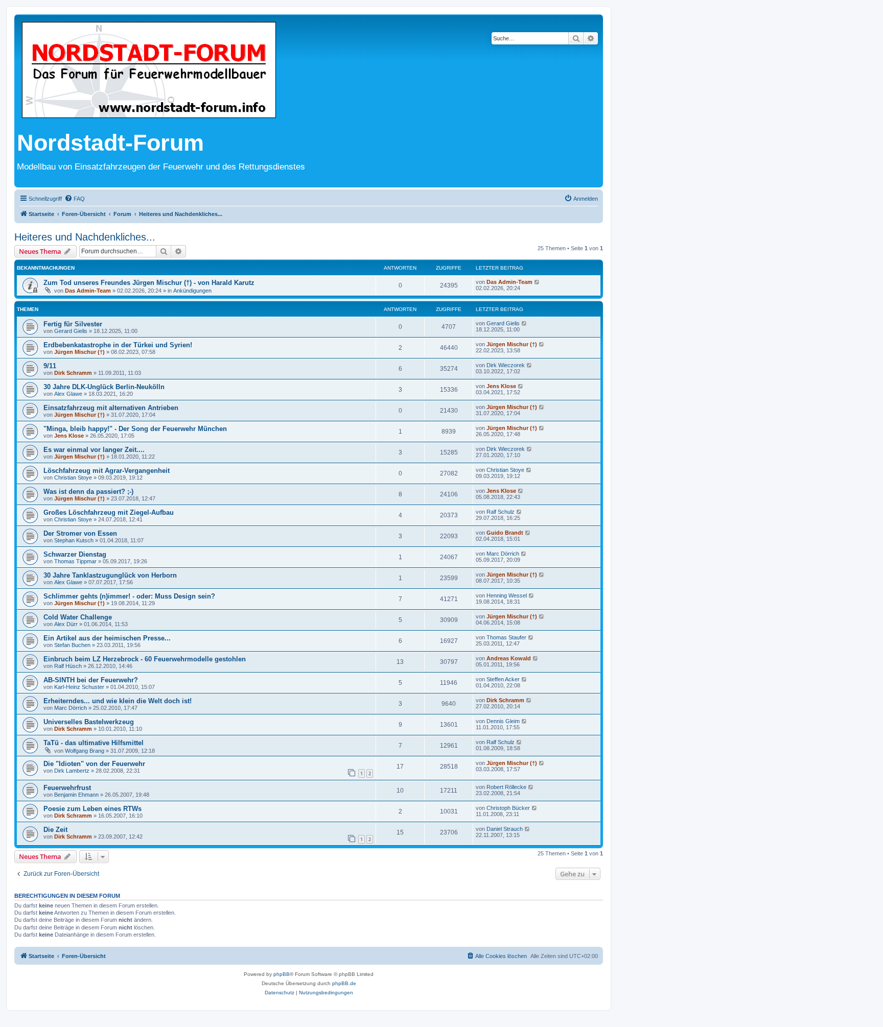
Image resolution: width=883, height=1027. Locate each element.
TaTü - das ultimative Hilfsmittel (93, 743)
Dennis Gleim (503, 721)
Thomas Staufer (506, 637)
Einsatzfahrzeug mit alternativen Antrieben (110, 408)
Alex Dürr (66, 624)
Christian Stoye (73, 477)
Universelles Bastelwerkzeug (88, 722)
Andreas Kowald (508, 658)
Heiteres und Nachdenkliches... (84, 237)
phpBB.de (344, 983)
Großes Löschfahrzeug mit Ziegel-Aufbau (108, 512)
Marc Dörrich (502, 554)
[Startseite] (149, 71)
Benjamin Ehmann (76, 795)
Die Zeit (55, 829)
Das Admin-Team (88, 291)
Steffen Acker (503, 679)
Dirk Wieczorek (505, 365)
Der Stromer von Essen (80, 533)
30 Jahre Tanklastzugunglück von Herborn (110, 575)
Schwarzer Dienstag (74, 554)
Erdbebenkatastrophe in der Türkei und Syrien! (117, 345)
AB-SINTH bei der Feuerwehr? (90, 680)
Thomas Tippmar (75, 561)
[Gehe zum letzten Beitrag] (537, 282)
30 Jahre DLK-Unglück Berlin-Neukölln (104, 387)
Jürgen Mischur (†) (79, 352)
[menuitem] (74, 199)
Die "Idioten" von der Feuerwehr (94, 764)
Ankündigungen (192, 291)
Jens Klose (501, 386)
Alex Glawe (68, 394)
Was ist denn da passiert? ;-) (88, 491)
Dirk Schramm (73, 373)
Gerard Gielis (70, 331)
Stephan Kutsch (74, 540)
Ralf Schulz (500, 512)
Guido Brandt (504, 533)
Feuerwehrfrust (67, 788)
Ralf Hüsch (68, 666)
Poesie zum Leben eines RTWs (92, 809)
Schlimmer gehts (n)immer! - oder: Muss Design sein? (129, 596)
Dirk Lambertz (71, 771)
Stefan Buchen (72, 645)
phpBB (281, 974)
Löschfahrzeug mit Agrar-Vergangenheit (106, 470)
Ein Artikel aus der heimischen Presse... (107, 638)
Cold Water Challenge (77, 617)
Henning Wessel (506, 595)
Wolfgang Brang (84, 751)
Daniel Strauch (504, 829)
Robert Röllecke (506, 787)
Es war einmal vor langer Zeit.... (94, 449)
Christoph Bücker (508, 808)
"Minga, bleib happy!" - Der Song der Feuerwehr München (135, 429)
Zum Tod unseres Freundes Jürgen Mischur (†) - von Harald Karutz (148, 282)
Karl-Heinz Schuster (79, 687)
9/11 (49, 366)
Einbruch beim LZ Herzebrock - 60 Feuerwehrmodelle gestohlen (144, 659)
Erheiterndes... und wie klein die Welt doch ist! (117, 701)
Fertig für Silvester (72, 324)
